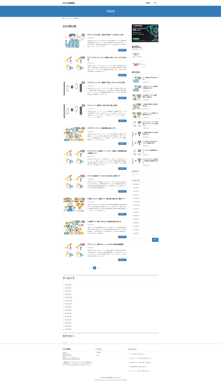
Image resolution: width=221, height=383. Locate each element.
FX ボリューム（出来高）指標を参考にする (140, 371)
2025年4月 (136, 184)
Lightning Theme (111, 380)
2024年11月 (136, 201)
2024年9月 (136, 208)
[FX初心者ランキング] (136, 47)
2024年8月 (136, 212)
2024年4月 (136, 226)
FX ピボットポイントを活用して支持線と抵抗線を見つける (150, 160)
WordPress (103, 380)
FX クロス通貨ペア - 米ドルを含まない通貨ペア (103, 176)
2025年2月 (136, 191)
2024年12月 (136, 198)
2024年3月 (136, 230)
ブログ (98, 355)
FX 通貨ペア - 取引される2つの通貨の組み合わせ (104, 221)
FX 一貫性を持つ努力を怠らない (137, 354)
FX (133, 175)
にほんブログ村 (136, 57)
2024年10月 (136, 205)
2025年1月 (136, 194)
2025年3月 (136, 187)
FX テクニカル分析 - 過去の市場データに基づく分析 (105, 35)
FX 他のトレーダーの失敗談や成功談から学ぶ (140, 358)
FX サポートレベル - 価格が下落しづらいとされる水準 (106, 82)
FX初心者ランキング (137, 49)
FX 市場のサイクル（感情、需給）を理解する (140, 362)
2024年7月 (136, 215)
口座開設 (98, 352)
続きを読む (122, 50)
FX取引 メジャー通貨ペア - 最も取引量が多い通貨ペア (106, 199)
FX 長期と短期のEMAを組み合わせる (138, 366)
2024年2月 (136, 233)
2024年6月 (136, 219)
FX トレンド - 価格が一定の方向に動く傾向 (102, 105)
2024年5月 (136, 223)
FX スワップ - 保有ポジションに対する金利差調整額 (105, 244)
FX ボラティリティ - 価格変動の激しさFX (101, 128)
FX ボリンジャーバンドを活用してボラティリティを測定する (150, 123)
